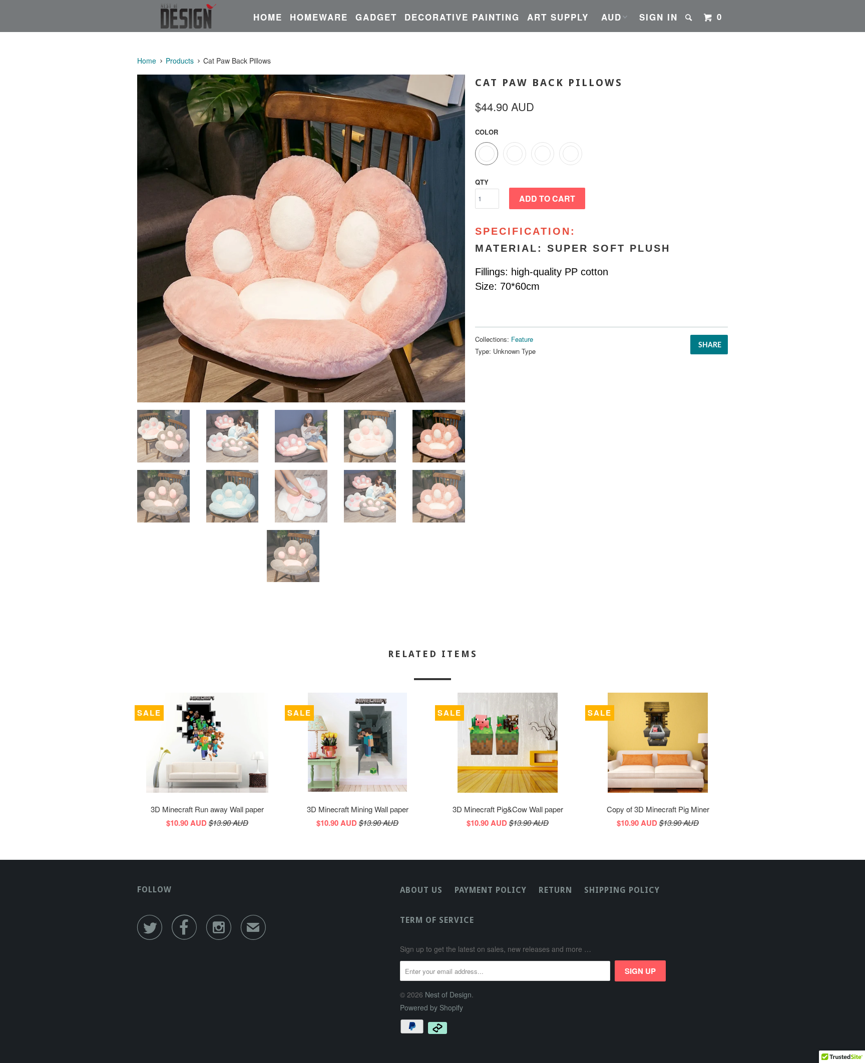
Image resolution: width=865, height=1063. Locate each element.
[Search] (689, 17)
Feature (522, 339)
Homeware (319, 17)
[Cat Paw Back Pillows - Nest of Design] (301, 238)
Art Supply (558, 17)
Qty (482, 182)
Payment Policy (491, 890)
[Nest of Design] (188, 16)
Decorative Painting (462, 17)
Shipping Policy (622, 890)
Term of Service (437, 920)
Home (267, 17)
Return (555, 890)
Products (180, 61)
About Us (421, 890)
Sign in (658, 17)
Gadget (376, 17)
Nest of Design (448, 994)
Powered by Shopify (431, 1007)
